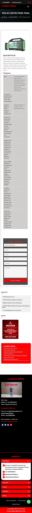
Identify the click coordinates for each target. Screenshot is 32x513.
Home (5, 17)
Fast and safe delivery (8, 353)
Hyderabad (6, 461)
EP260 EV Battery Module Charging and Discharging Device (16, 306)
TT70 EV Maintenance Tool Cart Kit (12, 310)
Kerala (4, 495)
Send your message (15, 280)
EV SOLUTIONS (13, 17)
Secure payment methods (9, 350)
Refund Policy (16, 504)
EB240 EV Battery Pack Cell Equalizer (12, 302)
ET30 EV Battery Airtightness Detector (12, 299)
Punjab (5, 487)
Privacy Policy (22, 500)
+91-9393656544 (6, 2)
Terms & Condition (11, 500)
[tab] (16, 461)
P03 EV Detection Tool (8, 296)
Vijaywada (5, 491)
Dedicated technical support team (11, 359)
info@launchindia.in (16, 2)
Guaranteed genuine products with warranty (13, 352)
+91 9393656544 (10, 415)
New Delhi (5, 482)
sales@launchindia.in (7, 413)
